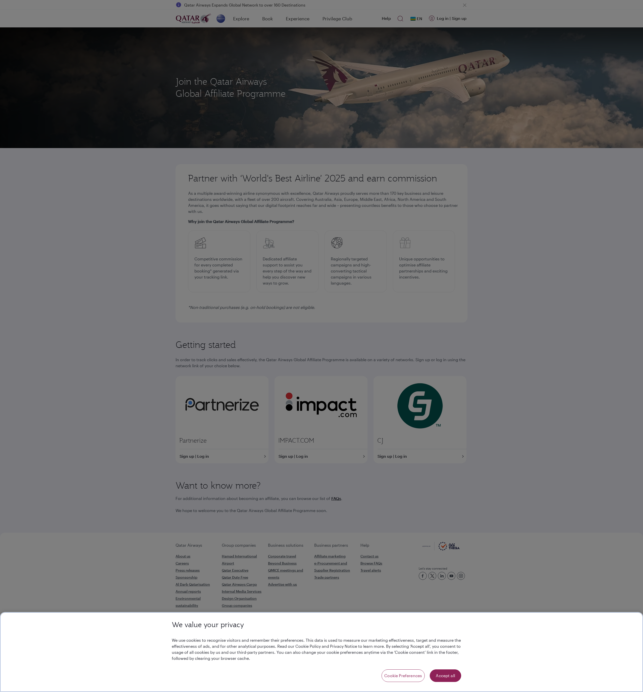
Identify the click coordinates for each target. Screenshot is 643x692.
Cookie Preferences (403, 675)
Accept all (445, 675)
